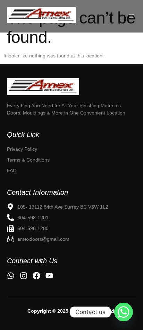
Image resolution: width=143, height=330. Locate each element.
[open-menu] (132, 16)
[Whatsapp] (123, 312)
